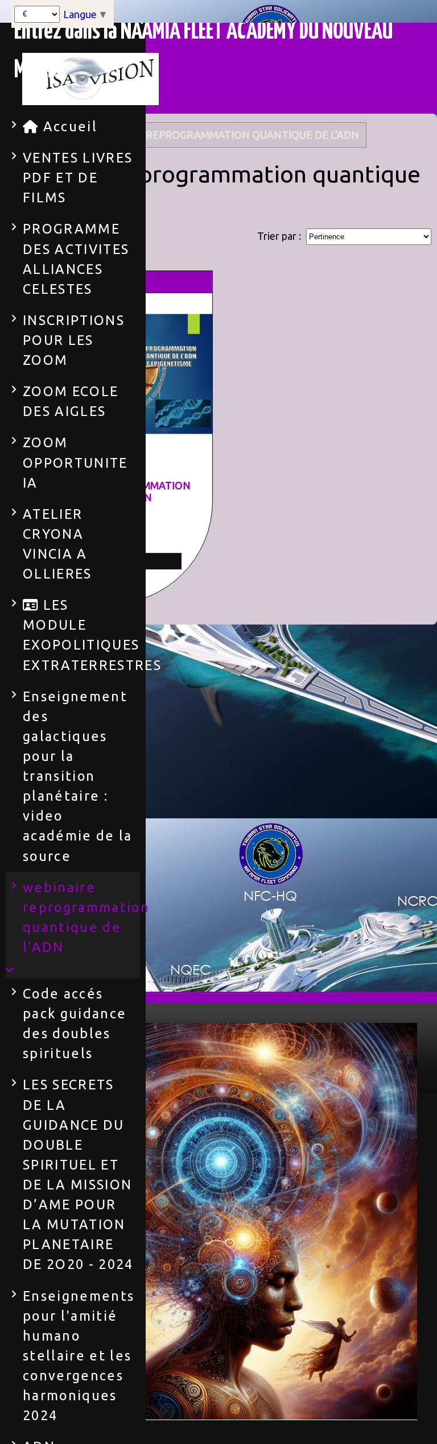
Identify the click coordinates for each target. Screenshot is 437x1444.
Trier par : (279, 236)
